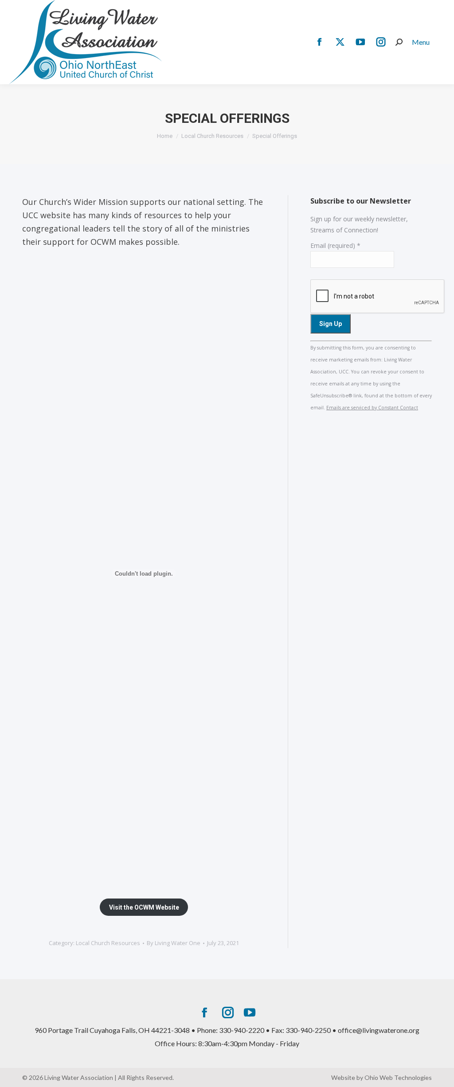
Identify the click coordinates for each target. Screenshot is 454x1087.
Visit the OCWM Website (144, 907)
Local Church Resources (108, 943)
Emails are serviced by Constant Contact (372, 407)
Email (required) (335, 245)
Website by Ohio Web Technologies (381, 1077)
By (173, 943)
